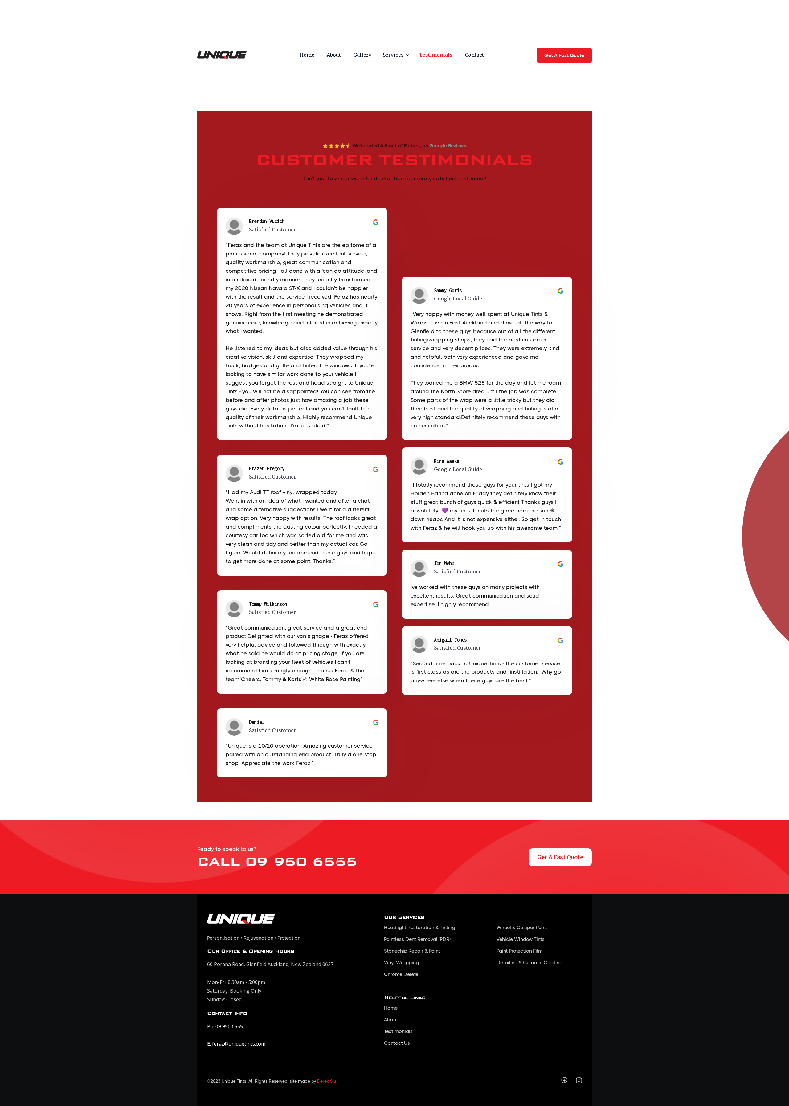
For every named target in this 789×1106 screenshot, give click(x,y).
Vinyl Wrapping (401, 962)
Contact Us (397, 1043)
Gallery (362, 55)
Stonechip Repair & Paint (412, 951)
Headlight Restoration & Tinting (419, 927)
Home (307, 55)
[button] (395, 55)
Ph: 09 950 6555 (225, 1026)
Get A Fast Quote (564, 55)
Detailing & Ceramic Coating (529, 962)
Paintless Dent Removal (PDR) (417, 939)
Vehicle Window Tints (521, 939)
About (334, 55)
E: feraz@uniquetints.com (236, 1043)
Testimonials (435, 55)
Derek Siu (326, 1081)
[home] (222, 55)
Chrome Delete (401, 974)
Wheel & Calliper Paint (522, 927)
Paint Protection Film (519, 951)
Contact (474, 55)
